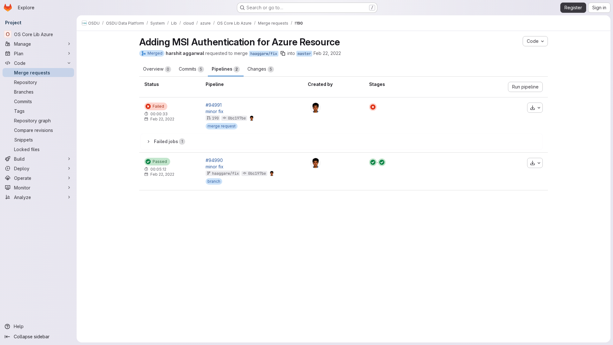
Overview (156, 69)
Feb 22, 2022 (327, 53)
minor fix (214, 111)
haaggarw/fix (263, 53)
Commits (190, 69)
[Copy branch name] (283, 53)
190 (215, 118)
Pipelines (225, 69)
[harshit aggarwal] (315, 108)
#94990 (214, 160)
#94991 (214, 105)
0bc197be (237, 118)
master (304, 53)
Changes (259, 69)
